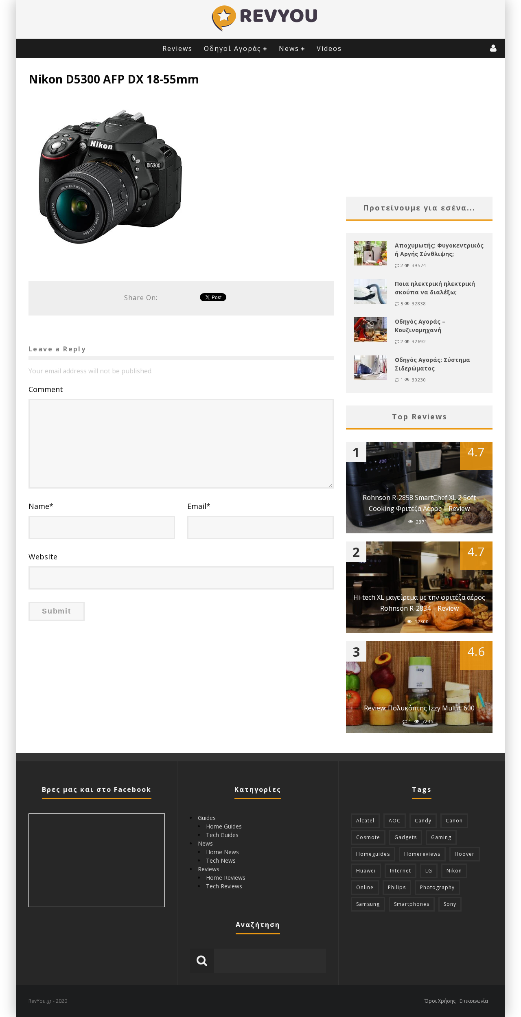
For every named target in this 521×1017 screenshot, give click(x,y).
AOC (395, 820)
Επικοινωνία (474, 1000)
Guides (207, 818)
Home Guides (224, 826)
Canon (454, 820)
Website (42, 556)
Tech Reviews (224, 886)
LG (428, 870)
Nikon (454, 870)
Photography (437, 887)
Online (365, 887)
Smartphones (411, 904)
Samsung (368, 904)
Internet (400, 870)
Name (40, 506)
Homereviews (422, 853)
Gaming (441, 837)
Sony (450, 904)
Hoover (465, 853)
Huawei (366, 870)
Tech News (221, 860)
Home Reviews (225, 877)
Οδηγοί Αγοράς (232, 48)
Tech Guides (222, 835)
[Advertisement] (419, 127)
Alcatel (365, 820)
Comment (45, 389)
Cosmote (368, 837)
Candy (423, 820)
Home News (222, 852)
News (289, 48)
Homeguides (373, 853)
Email (198, 506)
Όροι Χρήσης (440, 1000)
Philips (397, 887)
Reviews (177, 48)
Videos (329, 48)
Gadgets (405, 837)
